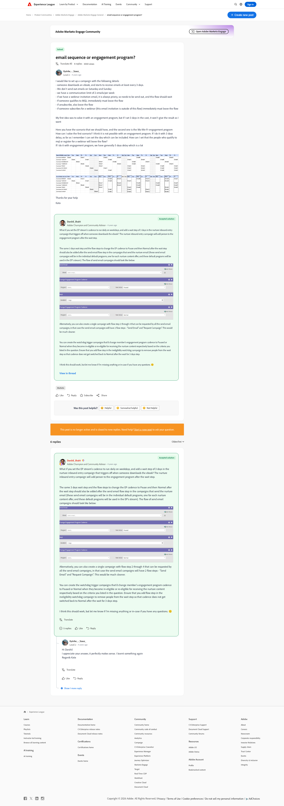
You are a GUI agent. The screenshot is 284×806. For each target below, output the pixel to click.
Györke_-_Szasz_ (71, 71)
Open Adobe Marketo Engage (211, 31)
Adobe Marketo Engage (64, 15)
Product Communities (43, 15)
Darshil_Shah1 (74, 221)
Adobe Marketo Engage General (91, 15)
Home (28, 15)
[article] (116, 544)
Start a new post (143, 429)
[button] (241, 15)
